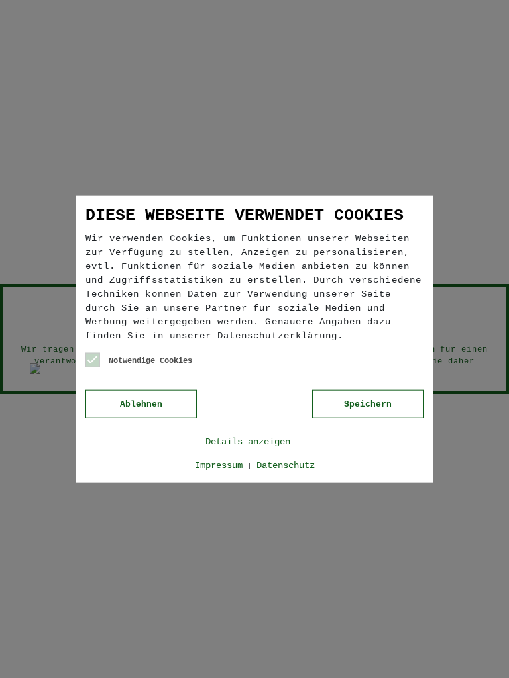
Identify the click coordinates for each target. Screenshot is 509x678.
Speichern (368, 404)
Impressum (219, 465)
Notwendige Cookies (150, 360)
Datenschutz (285, 465)
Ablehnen (141, 404)
